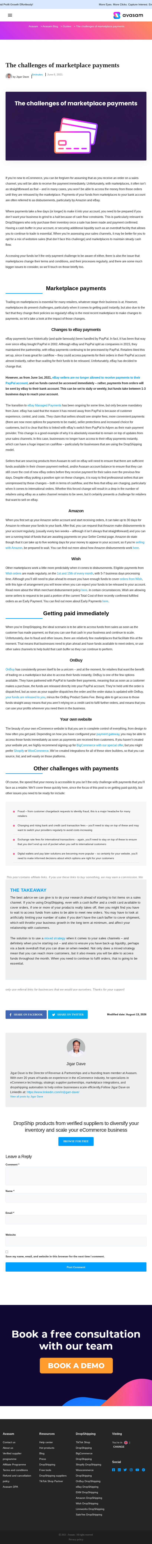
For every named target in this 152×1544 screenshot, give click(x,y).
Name (10, 1191)
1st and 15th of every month (75, 573)
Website (11, 1234)
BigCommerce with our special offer (100, 745)
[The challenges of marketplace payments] (76, 112)
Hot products (46, 1447)
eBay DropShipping (87, 1486)
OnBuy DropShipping (88, 1481)
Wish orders (13, 573)
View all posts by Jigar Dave (26, 1096)
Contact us (9, 1442)
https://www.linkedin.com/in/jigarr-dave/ (53, 1092)
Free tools (45, 1470)
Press (42, 1458)
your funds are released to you (25, 697)
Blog (41, 1453)
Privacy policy (76, 1539)
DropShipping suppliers (53, 1475)
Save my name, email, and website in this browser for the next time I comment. (55, 1256)
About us (8, 1447)
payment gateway (107, 734)
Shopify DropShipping (88, 1464)
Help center (46, 1442)
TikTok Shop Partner (51, 1481)
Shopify (19, 750)
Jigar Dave (22, 76)
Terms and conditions (15, 1470)
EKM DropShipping (87, 1492)
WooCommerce (38, 750)
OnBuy (10, 669)
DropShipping (47, 1464)
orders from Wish (131, 579)
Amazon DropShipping (89, 1497)
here (136, 547)
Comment (12, 1164)
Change (118, 1446)
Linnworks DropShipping (90, 1508)
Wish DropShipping (87, 1503)
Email (10, 1213)
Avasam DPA (10, 1486)
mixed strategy (54, 938)
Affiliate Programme (14, 1464)
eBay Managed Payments (44, 405)
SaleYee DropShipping (89, 1514)
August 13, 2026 (136, 1014)
